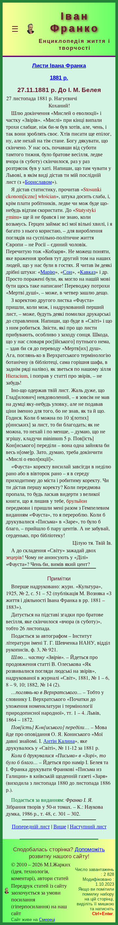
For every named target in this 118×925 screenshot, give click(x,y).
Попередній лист (31, 826)
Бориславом (38, 181)
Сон (67, 271)
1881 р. (59, 77)
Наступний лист (88, 826)
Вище (59, 826)
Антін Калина (59, 740)
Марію (47, 271)
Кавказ (87, 271)
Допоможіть (90, 849)
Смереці (47, 919)
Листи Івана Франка (59, 65)
